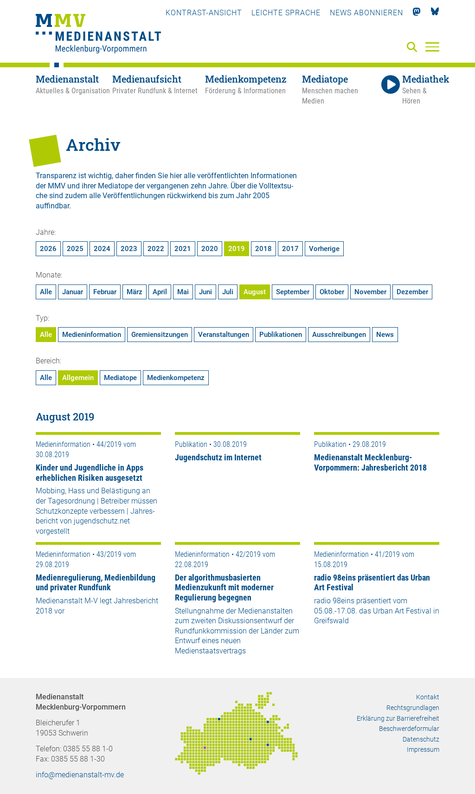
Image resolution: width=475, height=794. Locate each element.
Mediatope (120, 378)
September (292, 292)
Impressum (423, 749)
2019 (236, 249)
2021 (182, 249)
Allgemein (78, 378)
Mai (183, 292)
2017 (290, 249)
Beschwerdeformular (409, 728)
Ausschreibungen (339, 334)
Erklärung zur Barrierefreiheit (398, 718)
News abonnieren (366, 12)
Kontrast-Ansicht (204, 12)
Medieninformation (91, 334)
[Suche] (414, 47)
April (160, 292)
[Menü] (432, 46)
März (134, 292)
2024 (102, 249)
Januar (72, 292)
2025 (75, 249)
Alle (46, 292)
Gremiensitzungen (159, 334)
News (385, 334)
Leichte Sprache (286, 12)
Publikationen (280, 334)
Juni (205, 292)
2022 (156, 249)
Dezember (412, 292)
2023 (129, 249)
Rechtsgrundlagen (412, 707)
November (370, 292)
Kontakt (427, 697)
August (255, 292)
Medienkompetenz (176, 378)
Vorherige (324, 249)
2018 (263, 249)
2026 (48, 249)
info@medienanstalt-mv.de (80, 774)
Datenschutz (421, 739)
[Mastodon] (416, 12)
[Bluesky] (434, 12)
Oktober (332, 292)
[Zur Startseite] (98, 35)
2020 (209, 249)
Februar (104, 292)
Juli (227, 292)
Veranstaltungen (223, 334)
